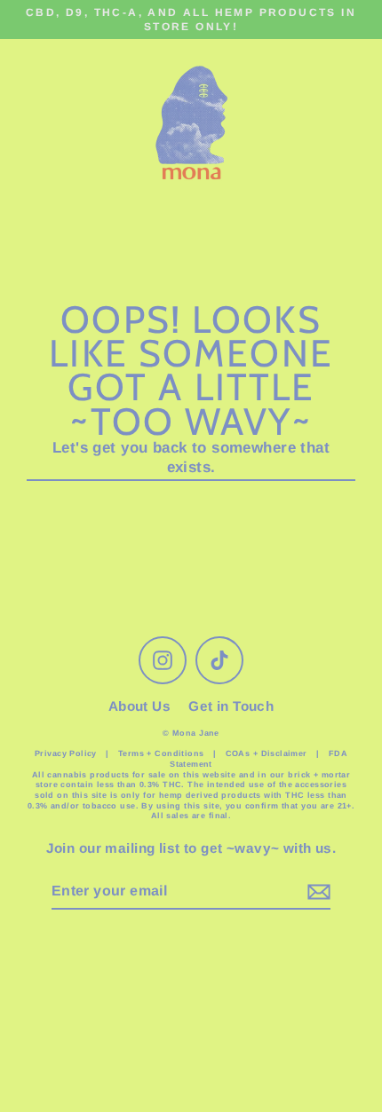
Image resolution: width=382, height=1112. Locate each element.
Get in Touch (231, 706)
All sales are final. (191, 815)
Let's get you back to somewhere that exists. (191, 457)
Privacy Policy (66, 753)
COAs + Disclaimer (266, 753)
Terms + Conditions (162, 753)
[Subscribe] (316, 892)
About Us (139, 706)
